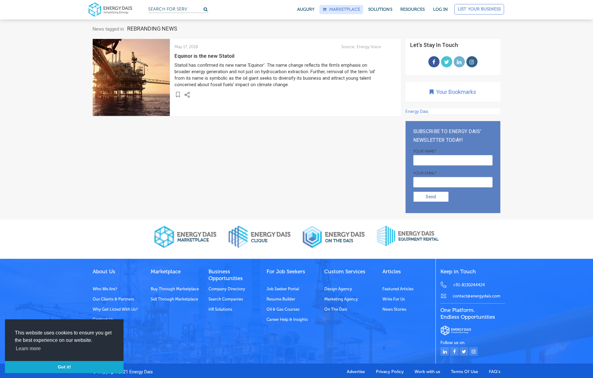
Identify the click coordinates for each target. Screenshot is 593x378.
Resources (412, 9)
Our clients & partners (113, 299)
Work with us (427, 371)
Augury (306, 9)
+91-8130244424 (469, 285)
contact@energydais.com (476, 296)
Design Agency (338, 289)
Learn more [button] (28, 348)
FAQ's (494, 371)
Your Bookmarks (455, 92)
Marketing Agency (341, 299)
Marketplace (343, 9)
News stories (394, 309)
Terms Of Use (464, 371)
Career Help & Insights (287, 319)
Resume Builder (281, 299)
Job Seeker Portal (283, 289)
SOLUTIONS (380, 9)
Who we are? (105, 289)
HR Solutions (220, 309)
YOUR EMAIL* (425, 173)
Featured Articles (398, 289)
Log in (440, 9)
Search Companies (225, 299)
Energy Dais (417, 111)
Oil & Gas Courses (283, 309)
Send (431, 196)
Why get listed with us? (115, 309)
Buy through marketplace (175, 289)
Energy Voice (369, 46)
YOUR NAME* (425, 151)
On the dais (335, 309)
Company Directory (226, 289)
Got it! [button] (64, 366)
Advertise (356, 371)
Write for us (393, 299)
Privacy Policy (390, 371)
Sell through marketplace (174, 299)
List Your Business (479, 9)
